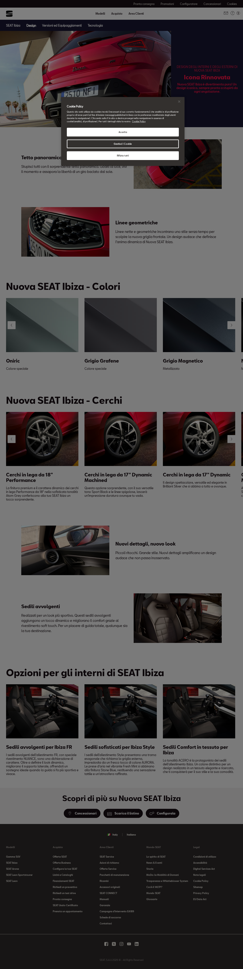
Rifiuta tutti (123, 155)
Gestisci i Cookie (123, 144)
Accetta (123, 132)
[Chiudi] (179, 101)
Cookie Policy (139, 121)
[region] (123, 131)
